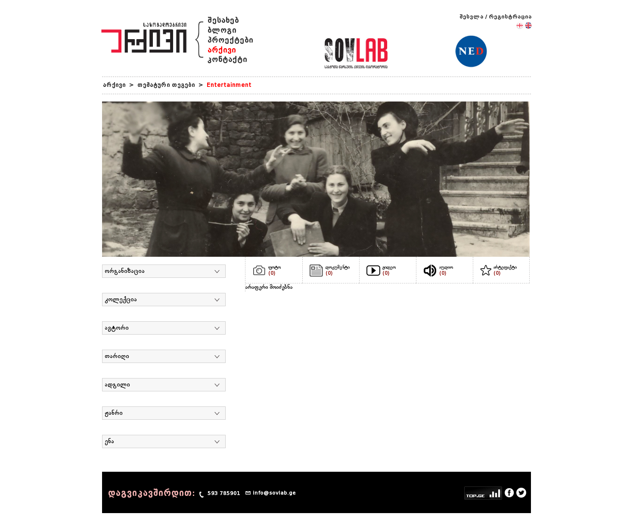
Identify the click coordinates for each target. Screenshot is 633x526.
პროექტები (230, 40)
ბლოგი (222, 30)
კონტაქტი (227, 59)
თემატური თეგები (166, 85)
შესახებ (223, 20)
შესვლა (471, 16)
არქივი (222, 50)
